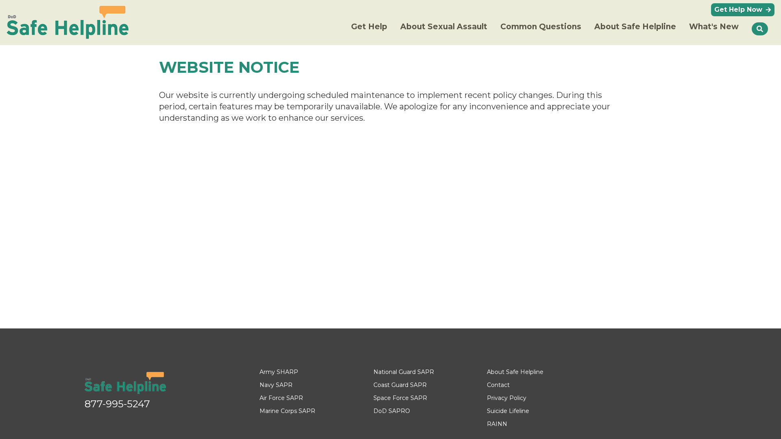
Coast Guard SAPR (400, 385)
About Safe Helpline (635, 26)
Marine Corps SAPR (287, 411)
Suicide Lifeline (508, 411)
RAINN (497, 424)
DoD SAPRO (391, 411)
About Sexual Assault (443, 26)
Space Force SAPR (400, 398)
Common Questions (540, 26)
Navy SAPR (276, 385)
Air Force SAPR (281, 398)
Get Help (369, 26)
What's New (714, 26)
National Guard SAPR (403, 372)
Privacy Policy (506, 398)
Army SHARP (279, 372)
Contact (498, 385)
